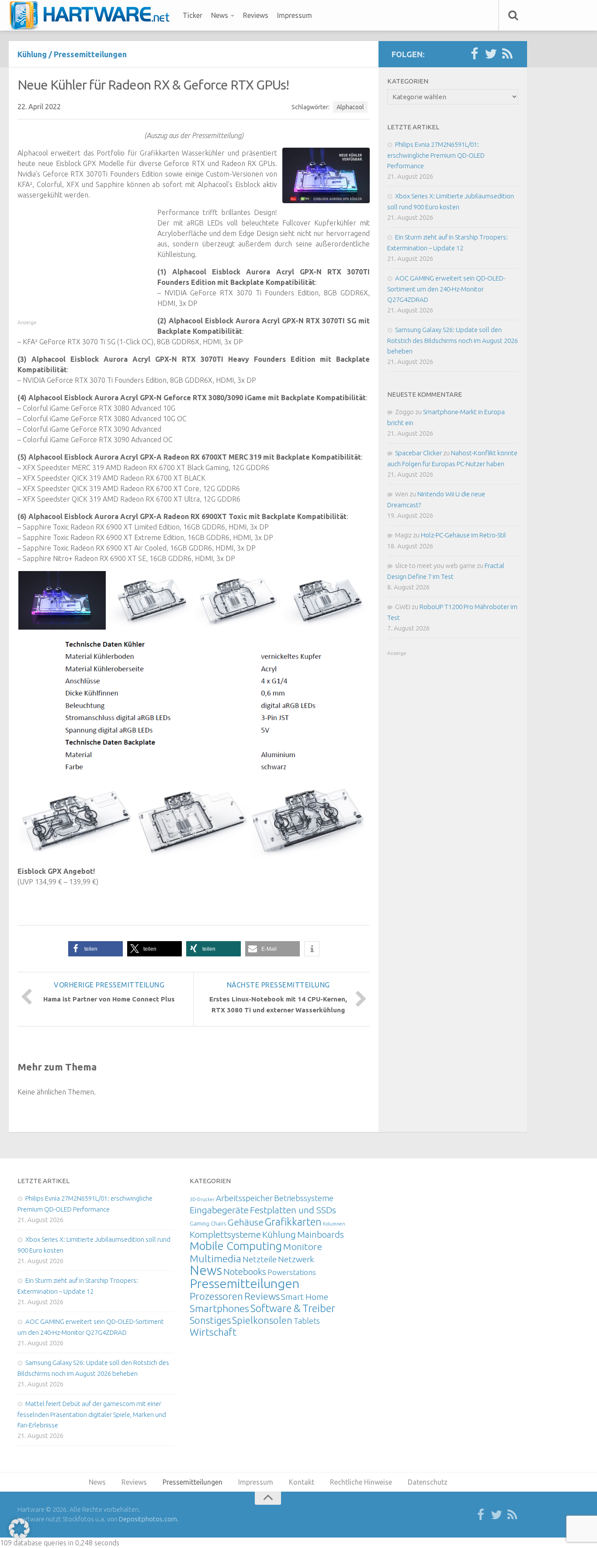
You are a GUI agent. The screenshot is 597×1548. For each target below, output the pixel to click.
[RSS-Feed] (507, 54)
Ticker (192, 15)
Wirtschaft (213, 1331)
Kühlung (32, 54)
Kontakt (301, 1482)
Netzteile (260, 1259)
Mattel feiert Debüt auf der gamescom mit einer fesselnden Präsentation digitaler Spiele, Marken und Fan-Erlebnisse (91, 1414)
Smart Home (304, 1297)
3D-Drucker (202, 1199)
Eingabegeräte (219, 1210)
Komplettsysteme (225, 1234)
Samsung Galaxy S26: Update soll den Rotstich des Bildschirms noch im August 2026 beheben (452, 340)
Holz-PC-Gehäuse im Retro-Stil (463, 535)
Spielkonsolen (262, 1320)
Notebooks (244, 1271)
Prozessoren (216, 1296)
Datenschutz (428, 1482)
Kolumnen (334, 1223)
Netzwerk (296, 1259)
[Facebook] (474, 54)
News (219, 15)
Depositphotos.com (148, 1519)
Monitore (302, 1246)
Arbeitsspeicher (244, 1198)
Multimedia (215, 1258)
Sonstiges (210, 1320)
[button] (95, 948)
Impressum (294, 15)
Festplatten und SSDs (293, 1210)
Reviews (255, 15)
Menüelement (92, 15)
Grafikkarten (293, 1221)
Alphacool (350, 107)
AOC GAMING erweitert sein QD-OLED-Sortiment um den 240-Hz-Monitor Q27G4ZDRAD (446, 288)
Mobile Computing (236, 1246)
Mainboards (320, 1234)
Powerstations (291, 1272)
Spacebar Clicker (418, 453)
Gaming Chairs (208, 1223)
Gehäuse (245, 1222)
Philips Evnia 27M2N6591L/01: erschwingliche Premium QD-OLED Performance (436, 155)
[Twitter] (490, 54)
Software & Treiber (292, 1308)
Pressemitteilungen (90, 54)
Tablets (307, 1320)
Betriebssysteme (303, 1198)
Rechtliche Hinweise (361, 1482)
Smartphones (219, 1308)
